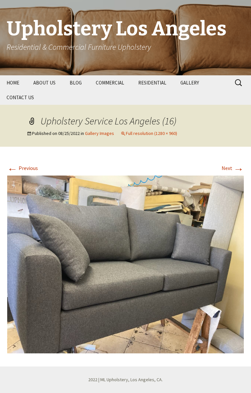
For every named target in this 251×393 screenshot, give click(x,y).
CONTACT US (20, 97)
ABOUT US (44, 83)
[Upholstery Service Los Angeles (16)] (125, 263)
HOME (13, 83)
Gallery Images (99, 133)
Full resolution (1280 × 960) (151, 133)
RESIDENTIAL (152, 83)
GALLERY (189, 83)
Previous (22, 168)
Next (233, 168)
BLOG (76, 83)
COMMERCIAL (110, 83)
